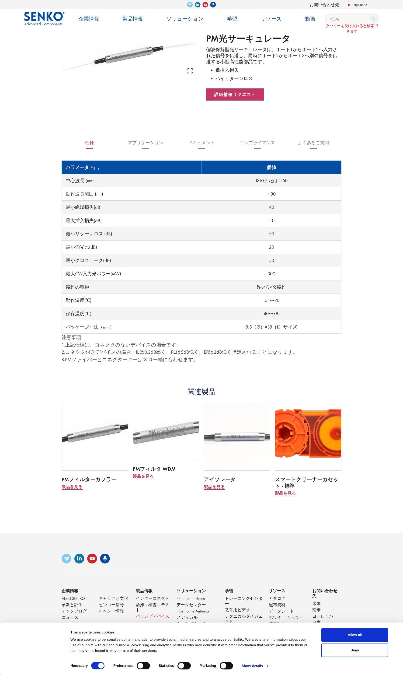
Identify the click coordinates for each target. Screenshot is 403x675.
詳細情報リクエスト (235, 94)
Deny (355, 650)
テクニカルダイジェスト (244, 618)
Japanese (360, 4)
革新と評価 (72, 604)
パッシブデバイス (152, 616)
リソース (277, 590)
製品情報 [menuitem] (132, 18)
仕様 (89, 143)
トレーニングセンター (244, 601)
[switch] (143, 665)
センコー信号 (111, 604)
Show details (252, 666)
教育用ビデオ (237, 609)
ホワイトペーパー (285, 617)
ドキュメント (201, 143)
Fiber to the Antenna (193, 611)
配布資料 (277, 604)
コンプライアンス (257, 143)
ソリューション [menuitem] (185, 18)
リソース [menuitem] (271, 18)
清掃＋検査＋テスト (152, 607)
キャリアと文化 (113, 598)
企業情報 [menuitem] (89, 18)
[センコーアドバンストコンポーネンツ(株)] (44, 15)
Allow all (355, 635)
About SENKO (73, 598)
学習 (229, 590)
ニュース (70, 617)
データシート (281, 611)
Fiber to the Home (191, 598)
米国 (316, 603)
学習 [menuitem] (232, 18)
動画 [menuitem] (310, 18)
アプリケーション (145, 143)
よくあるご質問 (313, 143)
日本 (316, 622)
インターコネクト (152, 598)
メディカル (187, 617)
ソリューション (191, 590)
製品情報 (144, 590)
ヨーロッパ (322, 616)
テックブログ (74, 611)
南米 (316, 609)
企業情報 (70, 590)
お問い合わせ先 (324, 4)
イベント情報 (111, 611)
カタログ (277, 598)
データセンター (191, 604)
